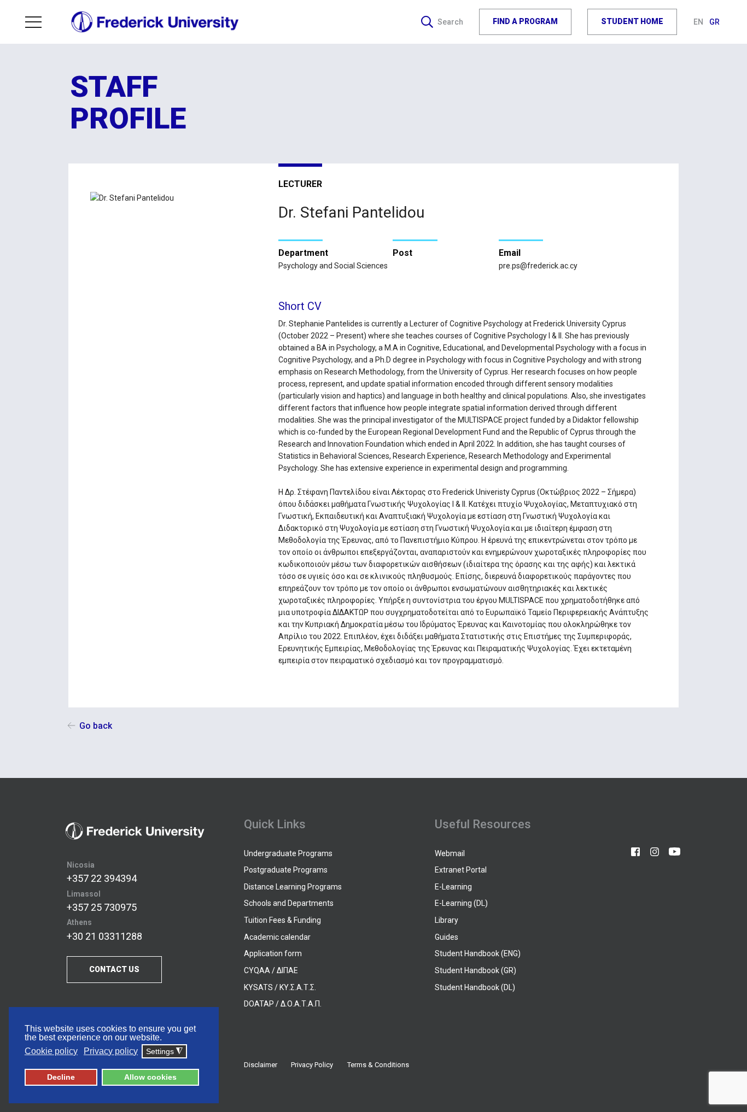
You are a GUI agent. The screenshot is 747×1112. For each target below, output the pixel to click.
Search (450, 21)
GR (714, 21)
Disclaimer (260, 1065)
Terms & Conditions (378, 1065)
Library (446, 920)
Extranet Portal (461, 869)
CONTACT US (114, 969)
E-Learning (453, 886)
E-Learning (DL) (461, 903)
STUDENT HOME (632, 21)
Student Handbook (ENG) (478, 953)
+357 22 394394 (102, 878)
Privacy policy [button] (111, 1051)
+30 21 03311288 (104, 936)
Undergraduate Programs (288, 853)
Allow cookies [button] (150, 1077)
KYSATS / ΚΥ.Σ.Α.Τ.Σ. (280, 987)
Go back (95, 726)
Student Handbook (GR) (475, 970)
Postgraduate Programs (286, 869)
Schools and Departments (289, 903)
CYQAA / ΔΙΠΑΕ (271, 970)
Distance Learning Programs (293, 886)
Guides (446, 937)
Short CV (300, 306)
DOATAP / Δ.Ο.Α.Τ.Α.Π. (283, 1003)
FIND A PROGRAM (525, 21)
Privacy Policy (312, 1065)
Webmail (450, 853)
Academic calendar (277, 937)
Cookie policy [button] (51, 1051)
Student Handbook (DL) (475, 987)
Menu (37, 22)
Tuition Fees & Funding (282, 920)
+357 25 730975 (102, 907)
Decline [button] (61, 1077)
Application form (273, 953)
